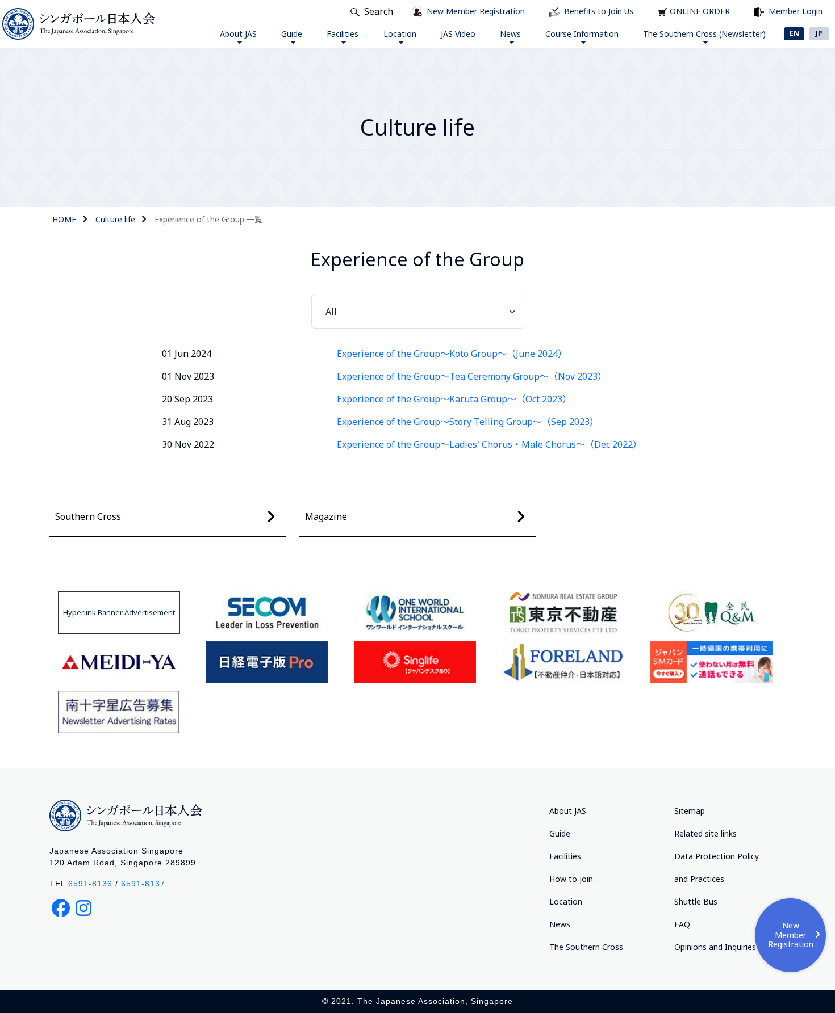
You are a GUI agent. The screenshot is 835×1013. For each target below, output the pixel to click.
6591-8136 (90, 883)
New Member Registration (790, 935)
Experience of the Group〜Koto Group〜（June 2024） (452, 353)
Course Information (582, 33)
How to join (571, 878)
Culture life (115, 219)
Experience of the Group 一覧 (208, 219)
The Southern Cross (586, 946)
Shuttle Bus (695, 901)
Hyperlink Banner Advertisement (119, 612)
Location (399, 33)
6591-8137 (143, 883)
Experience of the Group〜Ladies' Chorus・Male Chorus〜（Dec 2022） (489, 444)
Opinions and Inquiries (715, 946)
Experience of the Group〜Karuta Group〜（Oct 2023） (454, 399)
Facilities (342, 33)
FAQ (682, 924)
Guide (291, 33)
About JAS (238, 33)
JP (819, 33)
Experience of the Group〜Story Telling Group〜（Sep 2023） (468, 421)
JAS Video (458, 33)
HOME (64, 219)
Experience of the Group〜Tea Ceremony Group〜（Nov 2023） (472, 376)
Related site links (705, 833)
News (510, 33)
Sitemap (689, 810)
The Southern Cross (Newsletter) (704, 33)
